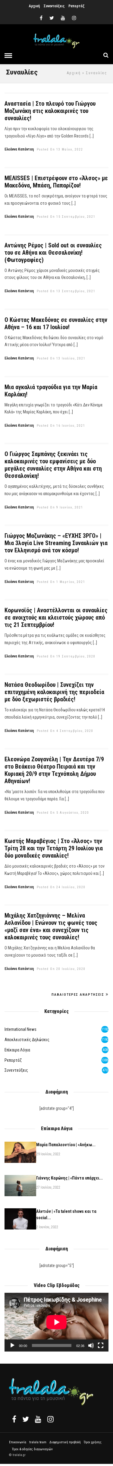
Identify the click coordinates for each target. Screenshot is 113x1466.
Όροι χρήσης (93, 1442)
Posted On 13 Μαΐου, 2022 (60, 149)
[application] (56, 1322)
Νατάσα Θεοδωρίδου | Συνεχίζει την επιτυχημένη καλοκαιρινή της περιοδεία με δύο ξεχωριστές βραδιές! (54, 692)
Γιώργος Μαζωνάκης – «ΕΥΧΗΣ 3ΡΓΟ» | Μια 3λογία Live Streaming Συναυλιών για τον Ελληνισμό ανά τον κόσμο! (56, 543)
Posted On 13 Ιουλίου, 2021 (61, 358)
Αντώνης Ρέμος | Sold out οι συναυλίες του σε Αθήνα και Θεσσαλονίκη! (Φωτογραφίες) (53, 252)
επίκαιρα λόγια (17, 1049)
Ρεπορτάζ (76, 6)
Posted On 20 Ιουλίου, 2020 (61, 969)
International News (20, 1029)
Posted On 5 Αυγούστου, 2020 (63, 812)
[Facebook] (14, 1419)
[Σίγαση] (91, 1345)
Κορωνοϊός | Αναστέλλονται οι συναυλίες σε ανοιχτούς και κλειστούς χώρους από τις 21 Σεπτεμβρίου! (56, 617)
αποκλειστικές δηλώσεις (27, 1039)
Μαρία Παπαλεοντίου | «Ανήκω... (66, 1144)
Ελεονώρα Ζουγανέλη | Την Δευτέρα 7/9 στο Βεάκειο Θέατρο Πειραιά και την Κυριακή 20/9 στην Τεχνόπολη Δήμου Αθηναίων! (54, 770)
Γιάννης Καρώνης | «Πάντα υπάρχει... (69, 1178)
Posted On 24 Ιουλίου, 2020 (61, 887)
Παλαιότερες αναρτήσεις (78, 995)
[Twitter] (25, 1419)
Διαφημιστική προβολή (65, 1442)
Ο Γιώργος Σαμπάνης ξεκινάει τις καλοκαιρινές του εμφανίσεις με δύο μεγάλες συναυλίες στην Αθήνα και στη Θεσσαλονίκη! (53, 464)
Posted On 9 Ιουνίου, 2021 (60, 507)
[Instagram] (74, 18)
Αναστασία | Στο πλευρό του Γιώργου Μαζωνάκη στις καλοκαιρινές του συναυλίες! (50, 111)
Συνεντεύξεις (54, 6)
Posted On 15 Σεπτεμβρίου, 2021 (66, 216)
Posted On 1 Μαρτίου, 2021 (61, 582)
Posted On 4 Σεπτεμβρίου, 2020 (65, 731)
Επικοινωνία (17, 1442)
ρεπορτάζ (13, 1060)
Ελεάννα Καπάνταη (19, 149)
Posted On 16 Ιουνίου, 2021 (61, 425)
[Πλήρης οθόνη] (101, 1345)
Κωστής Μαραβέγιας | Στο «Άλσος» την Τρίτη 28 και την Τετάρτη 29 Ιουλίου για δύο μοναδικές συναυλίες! (54, 848)
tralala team (37, 1442)
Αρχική (34, 6)
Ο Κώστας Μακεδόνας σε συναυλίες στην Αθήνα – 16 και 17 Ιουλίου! (56, 323)
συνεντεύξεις (16, 1070)
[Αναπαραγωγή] (12, 1345)
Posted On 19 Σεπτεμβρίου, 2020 (66, 656)
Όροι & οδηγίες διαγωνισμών (32, 1449)
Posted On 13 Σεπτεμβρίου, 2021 (66, 291)
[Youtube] (63, 18)
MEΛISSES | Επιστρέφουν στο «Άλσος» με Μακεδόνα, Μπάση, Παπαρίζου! (56, 181)
